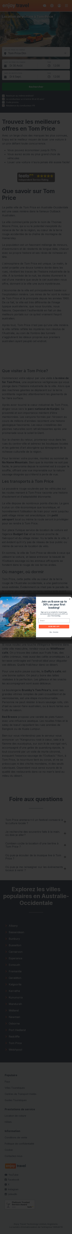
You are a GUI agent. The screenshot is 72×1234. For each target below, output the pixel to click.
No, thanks (54, 632)
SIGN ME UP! (54, 626)
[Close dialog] (69, 599)
